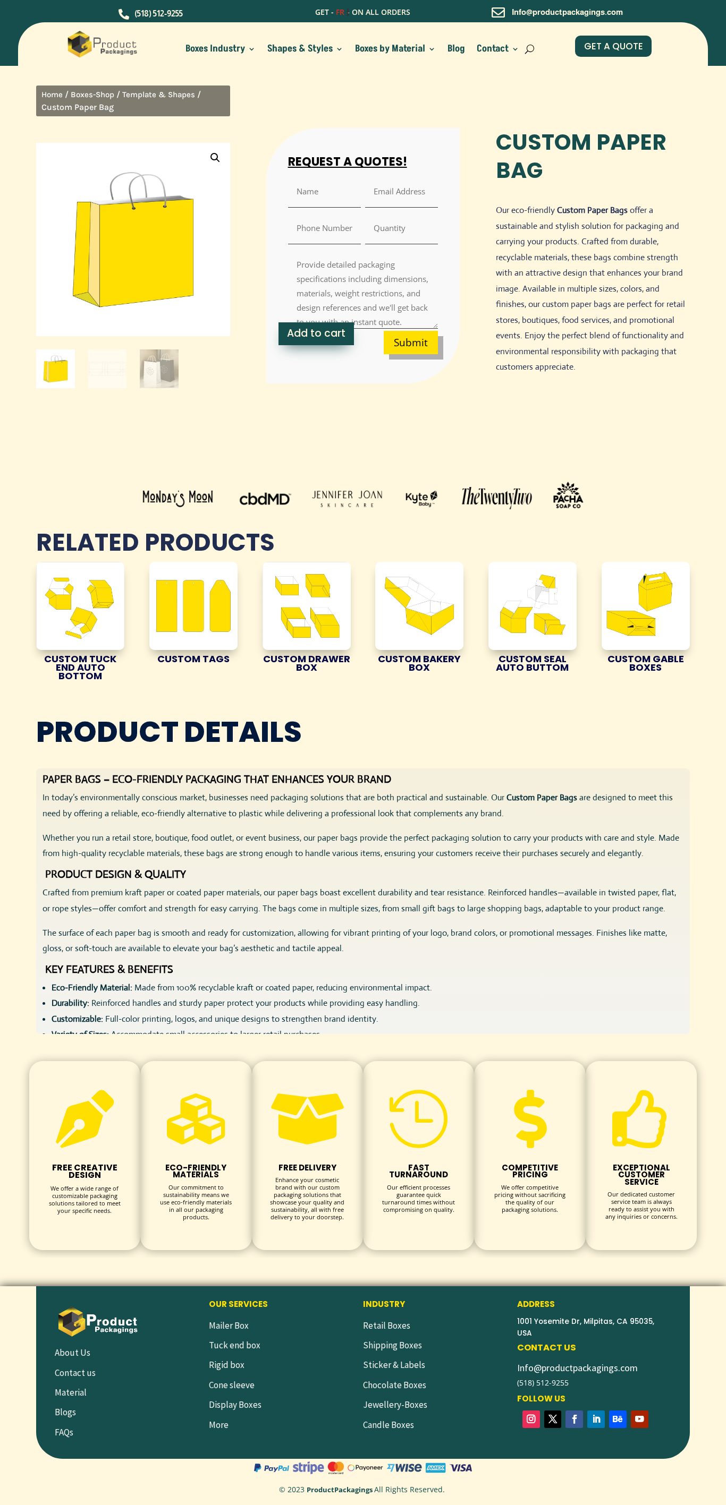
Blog (456, 50)
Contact (493, 50)
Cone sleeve (232, 1385)
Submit (411, 342)
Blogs (65, 1412)
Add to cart (316, 333)
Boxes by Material (390, 50)
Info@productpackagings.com (577, 1368)
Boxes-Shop (92, 94)
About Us (72, 1352)
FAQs (64, 1432)
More (219, 1425)
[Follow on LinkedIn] (596, 1419)
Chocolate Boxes (394, 1385)
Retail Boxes (386, 1325)
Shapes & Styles (300, 50)
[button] (215, 157)
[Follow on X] (553, 1419)
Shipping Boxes (392, 1345)
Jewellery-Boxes (395, 1404)
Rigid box (226, 1365)
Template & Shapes (158, 94)
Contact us (75, 1373)
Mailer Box (229, 1325)
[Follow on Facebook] (574, 1419)
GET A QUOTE (613, 46)
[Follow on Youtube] (639, 1419)
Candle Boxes (388, 1425)
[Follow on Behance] (618, 1419)
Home (52, 94)
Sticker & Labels (394, 1365)
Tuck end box (234, 1345)
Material (71, 1392)
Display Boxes (235, 1404)
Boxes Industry (215, 50)
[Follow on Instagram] (531, 1419)
